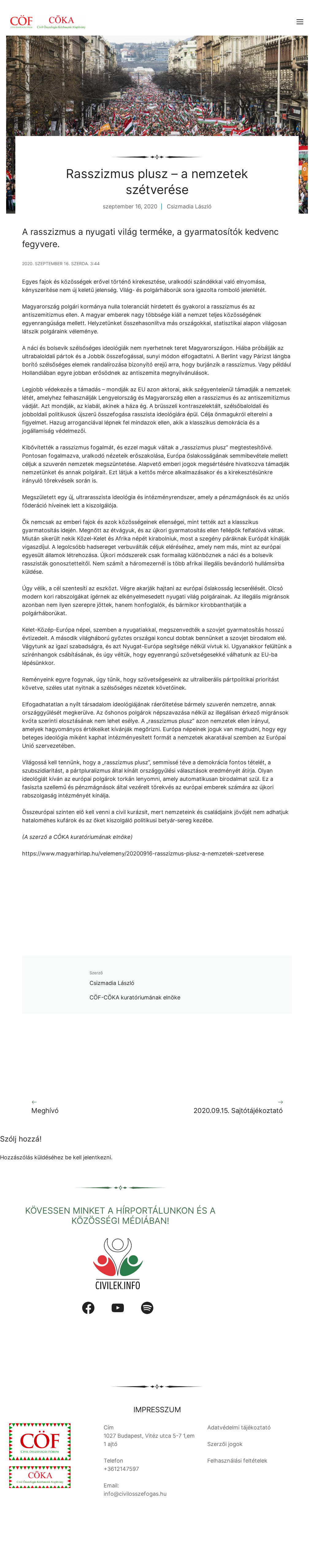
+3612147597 (121, 1469)
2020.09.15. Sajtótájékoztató (238, 1111)
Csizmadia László (189, 206)
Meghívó (45, 1111)
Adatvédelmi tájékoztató (239, 1427)
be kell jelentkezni (88, 1157)
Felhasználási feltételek (237, 1460)
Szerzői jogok (225, 1444)
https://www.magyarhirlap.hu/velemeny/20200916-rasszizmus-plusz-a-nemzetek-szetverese (143, 853)
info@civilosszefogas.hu (135, 1494)
